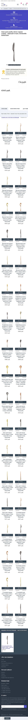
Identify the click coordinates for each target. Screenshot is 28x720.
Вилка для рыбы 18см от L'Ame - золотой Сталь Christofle (7, 140)
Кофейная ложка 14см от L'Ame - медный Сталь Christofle (7, 355)
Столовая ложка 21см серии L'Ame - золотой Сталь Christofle (7, 595)
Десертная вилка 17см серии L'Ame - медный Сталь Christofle (20, 193)
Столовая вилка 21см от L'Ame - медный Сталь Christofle (20, 515)
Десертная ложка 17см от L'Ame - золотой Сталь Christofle (7, 219)
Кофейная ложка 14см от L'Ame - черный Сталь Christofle (21, 355)
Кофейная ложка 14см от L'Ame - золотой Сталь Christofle (21, 327)
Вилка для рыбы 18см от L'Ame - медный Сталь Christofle (20, 140)
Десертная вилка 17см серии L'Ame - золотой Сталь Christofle (7, 193)
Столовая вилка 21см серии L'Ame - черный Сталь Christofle (20, 541)
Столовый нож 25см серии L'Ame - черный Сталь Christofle (20, 621)
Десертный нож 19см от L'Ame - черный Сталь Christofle (20, 246)
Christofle (6, 8)
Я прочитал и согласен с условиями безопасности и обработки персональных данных (14, 709)
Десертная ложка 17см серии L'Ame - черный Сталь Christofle (7, 246)
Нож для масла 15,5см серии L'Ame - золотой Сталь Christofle (7, 435)
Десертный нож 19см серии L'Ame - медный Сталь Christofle (20, 272)
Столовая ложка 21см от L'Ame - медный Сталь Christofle (7, 568)
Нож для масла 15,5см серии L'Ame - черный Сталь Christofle (20, 435)
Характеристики (15, 108)
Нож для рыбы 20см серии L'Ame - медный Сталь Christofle (20, 462)
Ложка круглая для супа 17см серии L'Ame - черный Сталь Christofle (7, 408)
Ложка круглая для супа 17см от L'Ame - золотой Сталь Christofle (7, 382)
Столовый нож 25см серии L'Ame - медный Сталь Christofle (7, 621)
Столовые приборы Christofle (14, 64)
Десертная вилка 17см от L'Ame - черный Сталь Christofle (21, 166)
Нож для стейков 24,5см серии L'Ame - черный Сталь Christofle (7, 515)
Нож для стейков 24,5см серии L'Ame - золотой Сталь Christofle (7, 488)
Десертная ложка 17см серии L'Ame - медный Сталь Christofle (20, 219)
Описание (4, 108)
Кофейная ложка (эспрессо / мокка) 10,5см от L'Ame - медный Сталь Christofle (20, 300)
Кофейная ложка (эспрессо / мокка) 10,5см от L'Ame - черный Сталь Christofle (7, 328)
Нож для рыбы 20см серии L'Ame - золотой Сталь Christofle (7, 462)
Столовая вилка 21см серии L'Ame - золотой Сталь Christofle (7, 541)
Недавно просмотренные (8, 630)
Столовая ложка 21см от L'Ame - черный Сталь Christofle (20, 568)
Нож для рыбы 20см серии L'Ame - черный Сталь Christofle (7, 647)
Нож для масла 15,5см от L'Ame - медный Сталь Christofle (21, 408)
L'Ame (10, 8)
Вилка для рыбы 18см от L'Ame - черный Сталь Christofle (7, 166)
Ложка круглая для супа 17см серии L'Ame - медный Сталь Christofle (20, 382)
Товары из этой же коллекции (10, 117)
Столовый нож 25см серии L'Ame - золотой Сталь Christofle (20, 595)
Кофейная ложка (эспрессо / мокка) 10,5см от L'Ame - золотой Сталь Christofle (7, 300)
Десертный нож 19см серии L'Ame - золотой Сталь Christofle (7, 272)
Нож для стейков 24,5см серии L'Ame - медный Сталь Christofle (20, 488)
